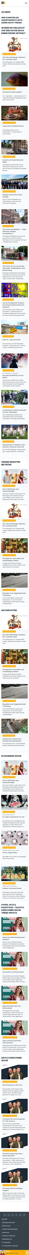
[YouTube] (12, 1215)
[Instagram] (8, 1215)
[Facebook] (5, 1215)
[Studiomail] (20, 1215)
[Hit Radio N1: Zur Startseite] (12, 3)
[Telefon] (24, 1215)
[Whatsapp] (16, 1215)
